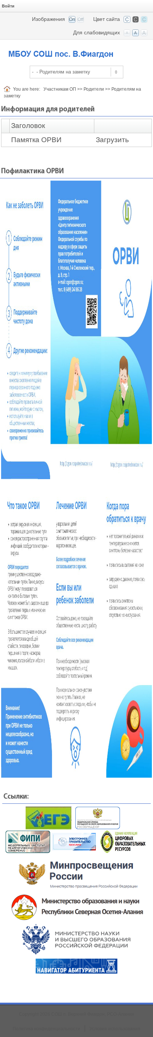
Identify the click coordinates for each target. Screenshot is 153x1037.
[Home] (8, 89)
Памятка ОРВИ (36, 140)
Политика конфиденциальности (46, 1028)
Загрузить (112, 140)
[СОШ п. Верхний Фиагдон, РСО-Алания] (76, 50)
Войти (8, 6)
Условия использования (114, 1028)
